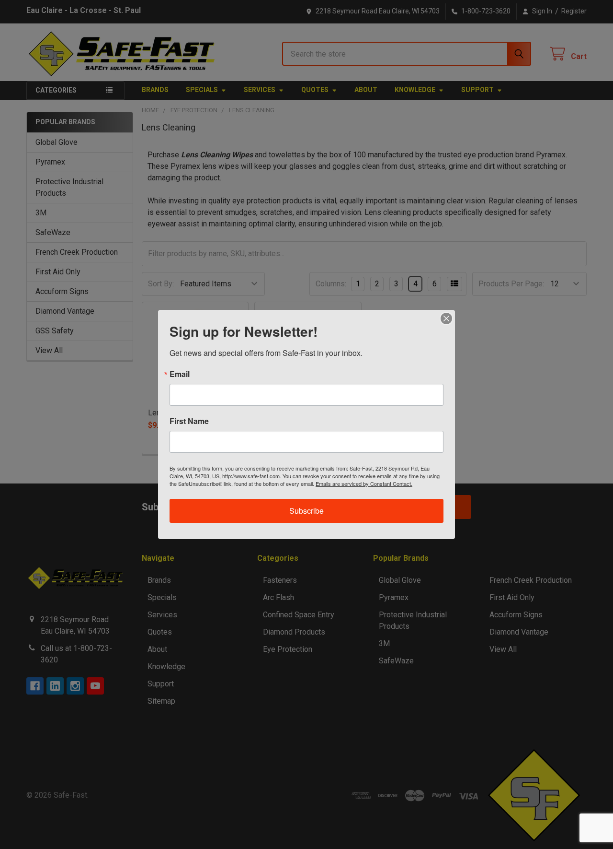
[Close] (446, 318)
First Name (189, 421)
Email (180, 374)
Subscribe (306, 510)
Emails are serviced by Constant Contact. (364, 483)
